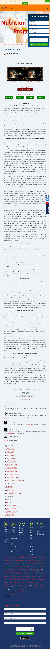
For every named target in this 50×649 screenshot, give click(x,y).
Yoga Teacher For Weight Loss (25, 578)
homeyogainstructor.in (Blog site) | (17, 591)
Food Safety (9, 486)
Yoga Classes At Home (11, 508)
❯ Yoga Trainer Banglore (32, 553)
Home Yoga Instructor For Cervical (35, 559)
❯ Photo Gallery (22, 536)
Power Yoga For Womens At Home (36, 575)
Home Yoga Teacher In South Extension (17, 581)
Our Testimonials (10, 504)
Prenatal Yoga (9, 446)
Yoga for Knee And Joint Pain (13, 479)
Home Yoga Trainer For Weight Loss (24, 576)
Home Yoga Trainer (40, 582)
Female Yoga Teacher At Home (38, 576)
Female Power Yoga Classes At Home (15, 573)
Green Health (9, 487)
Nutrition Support (10, 492)
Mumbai (13, 44)
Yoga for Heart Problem (12, 470)
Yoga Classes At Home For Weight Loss (20, 559)
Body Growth (22, 570)
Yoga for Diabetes (10, 454)
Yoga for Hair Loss (10, 457)
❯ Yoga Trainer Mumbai (31, 548)
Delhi (9, 44)
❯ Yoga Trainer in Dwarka (31, 529)
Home (5, 44)
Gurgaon (13, 643)
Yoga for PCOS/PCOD (11, 463)
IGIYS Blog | (22, 589)
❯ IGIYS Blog (21, 534)
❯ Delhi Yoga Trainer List (14, 534)
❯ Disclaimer (22, 532)
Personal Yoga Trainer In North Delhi (34, 583)
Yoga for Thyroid (10, 448)
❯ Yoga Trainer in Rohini (31, 534)
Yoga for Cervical (10, 451)
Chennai (26, 44)
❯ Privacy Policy (22, 525)
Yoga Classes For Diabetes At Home (31, 573)
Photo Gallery (9, 502)
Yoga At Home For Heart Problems (30, 557)
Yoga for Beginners (10, 458)
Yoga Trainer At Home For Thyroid (30, 562)
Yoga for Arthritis (10, 452)
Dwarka (24, 643)
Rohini (20, 643)
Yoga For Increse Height (12, 471)
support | (18, 589)
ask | (25, 589)
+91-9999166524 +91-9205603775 (48, 208)
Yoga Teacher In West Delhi (9, 583)
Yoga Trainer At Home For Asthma (20, 560)
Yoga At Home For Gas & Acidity (36, 563)
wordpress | (13, 589)
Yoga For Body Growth (11, 465)
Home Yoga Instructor (11, 507)
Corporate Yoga (10, 515)
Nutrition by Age (10, 490)
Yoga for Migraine (10, 455)
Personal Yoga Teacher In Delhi (27, 579)
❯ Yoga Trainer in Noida (31, 539)
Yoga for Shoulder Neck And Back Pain (15, 480)
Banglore (21, 44)
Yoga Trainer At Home (11, 511)
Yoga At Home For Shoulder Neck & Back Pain (24, 564)
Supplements (9, 489)
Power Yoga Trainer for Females (28, 582)
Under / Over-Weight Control (31, 570)
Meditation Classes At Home (26, 572)
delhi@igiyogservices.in (44, 538)
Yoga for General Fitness (12, 473)
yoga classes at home (29, 424)
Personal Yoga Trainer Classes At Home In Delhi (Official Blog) (16, 556)
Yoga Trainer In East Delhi (21, 583)
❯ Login (6, 529)
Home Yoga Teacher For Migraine (22, 563)
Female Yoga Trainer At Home (10, 578)
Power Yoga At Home (35, 585)
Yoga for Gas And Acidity (12, 474)
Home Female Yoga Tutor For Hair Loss (33, 566)
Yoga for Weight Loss (11, 461)
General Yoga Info (10, 514)
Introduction (12, 53)
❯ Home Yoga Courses (13, 529)
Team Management (11, 505)
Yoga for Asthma (10, 449)
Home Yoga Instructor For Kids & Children (17, 566)
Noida (17, 643)
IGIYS (8, 408)
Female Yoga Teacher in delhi (10, 576)
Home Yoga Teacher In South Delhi (35, 581)
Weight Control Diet (11, 460)
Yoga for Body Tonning (11, 468)
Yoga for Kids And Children (12, 477)
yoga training (9, 433)
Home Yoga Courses (11, 512)
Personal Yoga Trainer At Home (24, 585)
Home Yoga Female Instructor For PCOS (15, 562)
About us (8, 499)
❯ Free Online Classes (13, 543)
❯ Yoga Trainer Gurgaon (32, 543)
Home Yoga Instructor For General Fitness (14, 569)
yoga (39, 562)
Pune (17, 44)
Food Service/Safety (8, 570)
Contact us (9, 501)
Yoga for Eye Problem (11, 464)
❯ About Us (6, 531)
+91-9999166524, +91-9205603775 (40, 534)
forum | (28, 589)
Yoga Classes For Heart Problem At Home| (19, 575)
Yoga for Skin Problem (11, 467)
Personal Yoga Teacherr (12, 510)
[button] (25, 638)
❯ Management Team (14, 539)
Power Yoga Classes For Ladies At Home (21, 586)
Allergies (8, 484)
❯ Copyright (21, 530)
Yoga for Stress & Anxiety (12, 476)
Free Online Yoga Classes (12, 493)
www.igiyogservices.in (25, 399)
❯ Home (6, 527)
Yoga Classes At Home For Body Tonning (23, 567)
